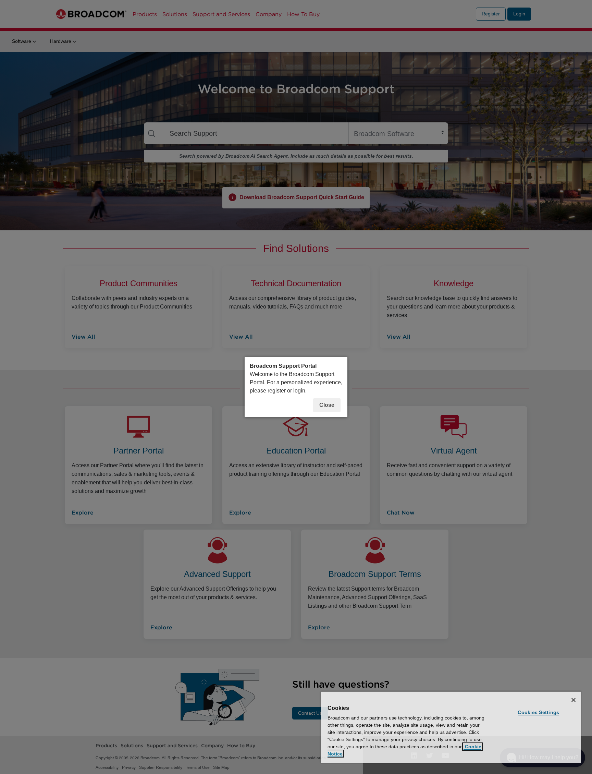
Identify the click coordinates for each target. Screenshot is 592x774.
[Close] (573, 700)
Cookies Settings (538, 712)
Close (326, 405)
